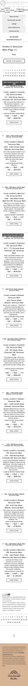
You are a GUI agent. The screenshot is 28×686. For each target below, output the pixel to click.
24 (10, 76)
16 (15, 73)
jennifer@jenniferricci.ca (14, 39)
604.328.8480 (14, 36)
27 (17, 76)
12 (6, 73)
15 (12, 73)
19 (21, 73)
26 (15, 76)
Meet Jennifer (14, 16)
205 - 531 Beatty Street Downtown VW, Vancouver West (14, 352)
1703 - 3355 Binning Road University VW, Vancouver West (14, 456)
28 (19, 76)
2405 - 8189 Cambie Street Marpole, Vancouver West (14, 148)
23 (8, 76)
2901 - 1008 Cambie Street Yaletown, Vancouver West (14, 405)
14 (10, 73)
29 (21, 76)
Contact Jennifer (14, 31)
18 (19, 73)
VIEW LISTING (14, 122)
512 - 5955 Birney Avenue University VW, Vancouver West (14, 98)
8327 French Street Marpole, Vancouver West (14, 301)
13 (8, 73)
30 (24, 76)
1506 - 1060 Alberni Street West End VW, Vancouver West (14, 199)
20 (24, 73)
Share (14, 54)
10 (24, 70)
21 (3, 76)
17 (17, 73)
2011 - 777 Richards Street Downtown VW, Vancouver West (14, 250)
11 (3, 73)
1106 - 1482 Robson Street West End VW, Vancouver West (14, 556)
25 (12, 76)
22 (6, 76)
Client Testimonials (14, 27)
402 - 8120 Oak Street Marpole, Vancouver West (14, 506)
